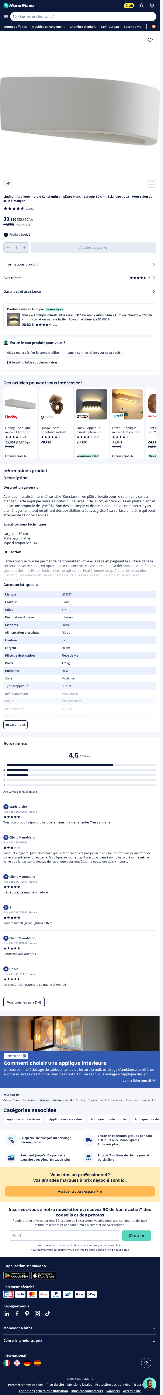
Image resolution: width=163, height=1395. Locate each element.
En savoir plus (120, 1249)
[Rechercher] (15, 17)
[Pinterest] (27, 1313)
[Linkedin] (6, 1313)
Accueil (7, 1100)
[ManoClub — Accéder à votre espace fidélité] (129, 5)
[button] (80, 316)
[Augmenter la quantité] (24, 247)
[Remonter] (146, 1363)
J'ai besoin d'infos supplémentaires (32, 362)
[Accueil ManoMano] (62, 5)
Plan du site (55, 1384)
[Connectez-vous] (141, 5)
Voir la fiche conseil (137, 1081)
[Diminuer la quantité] (7, 247)
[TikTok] (47, 1313)
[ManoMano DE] (27, 1363)
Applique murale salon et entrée (73, 1100)
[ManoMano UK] (17, 1363)
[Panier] (151, 5)
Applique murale (50, 1100)
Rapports (113, 1391)
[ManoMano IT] (6, 1363)
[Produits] (5, 16)
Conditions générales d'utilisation (43, 1391)
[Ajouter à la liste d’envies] (152, 183)
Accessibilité (132, 1391)
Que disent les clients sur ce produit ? (95, 353)
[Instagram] (37, 1313)
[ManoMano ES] (37, 1363)
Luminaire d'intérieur (36, 1100)
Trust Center (142, 1384)
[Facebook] (17, 1313)
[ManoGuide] (149, 1384)
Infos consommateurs (87, 1391)
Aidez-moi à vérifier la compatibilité (33, 353)
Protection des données (112, 1384)
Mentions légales (79, 1384)
